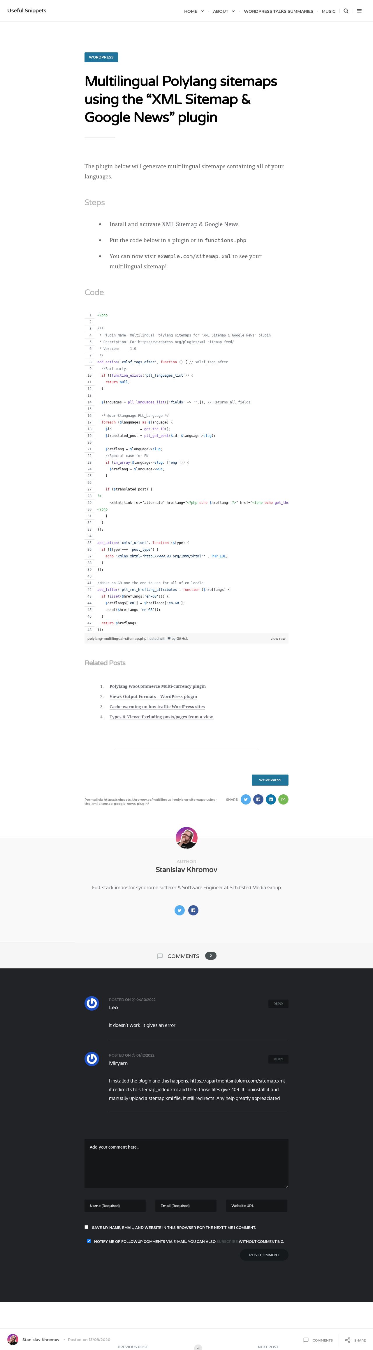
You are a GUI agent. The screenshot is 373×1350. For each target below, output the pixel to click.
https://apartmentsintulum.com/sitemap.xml (237, 1081)
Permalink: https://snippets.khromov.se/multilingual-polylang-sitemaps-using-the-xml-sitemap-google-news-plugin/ (151, 802)
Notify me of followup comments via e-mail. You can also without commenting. (188, 1241)
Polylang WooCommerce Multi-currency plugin (158, 686)
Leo (113, 1007)
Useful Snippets (26, 10)
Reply (278, 1004)
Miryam (118, 1063)
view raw (278, 638)
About (220, 11)
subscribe (227, 1241)
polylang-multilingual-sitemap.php (117, 638)
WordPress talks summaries (278, 11)
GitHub (183, 638)
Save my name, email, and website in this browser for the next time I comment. (174, 1227)
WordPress (101, 57)
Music (328, 11)
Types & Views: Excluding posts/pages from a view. (162, 717)
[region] (186, 472)
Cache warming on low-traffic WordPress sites (157, 706)
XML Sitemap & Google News (200, 224)
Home (190, 11)
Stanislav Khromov (186, 870)
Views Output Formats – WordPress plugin (153, 696)
